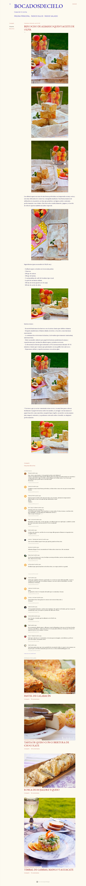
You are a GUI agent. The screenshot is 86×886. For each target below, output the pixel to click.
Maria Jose (30, 555)
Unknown (30, 588)
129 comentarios (35, 748)
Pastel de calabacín (37, 695)
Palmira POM (31, 495)
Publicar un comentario (30, 653)
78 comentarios (35, 699)
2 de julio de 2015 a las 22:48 (33, 535)
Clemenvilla (31, 616)
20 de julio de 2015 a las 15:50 (33, 641)
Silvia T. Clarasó (31, 635)
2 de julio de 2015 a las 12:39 (33, 482)
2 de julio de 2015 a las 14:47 (33, 503)
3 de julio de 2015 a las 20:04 (33, 612)
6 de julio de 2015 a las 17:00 (33, 632)
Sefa (29, 530)
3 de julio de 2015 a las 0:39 (33, 551)
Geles (29, 606)
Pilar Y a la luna (31, 519)
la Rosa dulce (31, 564)
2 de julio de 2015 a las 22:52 (33, 543)
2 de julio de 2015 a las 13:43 (33, 491)
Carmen (30, 486)
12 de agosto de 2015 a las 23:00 (34, 650)
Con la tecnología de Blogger (44, 881)
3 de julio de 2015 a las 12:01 (33, 584)
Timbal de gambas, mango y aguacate (48, 869)
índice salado (51, 16)
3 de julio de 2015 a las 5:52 (33, 573)
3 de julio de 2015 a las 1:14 (33, 560)
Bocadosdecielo (38, 6)
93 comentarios (35, 793)
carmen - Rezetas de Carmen (35, 539)
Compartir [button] (11, 23)
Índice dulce (37, 16)
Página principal (22, 16)
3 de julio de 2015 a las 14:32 (33, 602)
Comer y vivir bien (32, 597)
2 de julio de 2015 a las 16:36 (33, 515)
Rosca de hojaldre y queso (42, 789)
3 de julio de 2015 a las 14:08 (33, 593)
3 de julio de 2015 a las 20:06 (33, 621)
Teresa (29, 473)
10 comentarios (35, 873)
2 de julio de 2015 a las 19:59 (33, 526)
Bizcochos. (11, 28)
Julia (29, 645)
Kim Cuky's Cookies (32, 507)
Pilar (29, 625)
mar (29, 577)
